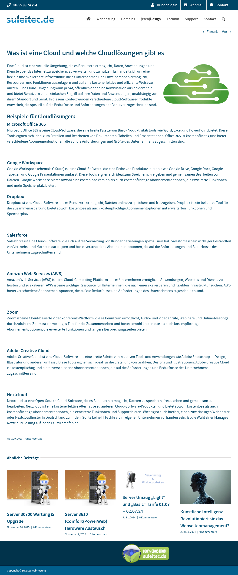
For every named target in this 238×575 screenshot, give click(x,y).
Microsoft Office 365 (22, 130)
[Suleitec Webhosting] (88, 18)
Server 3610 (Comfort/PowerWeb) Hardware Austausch (86, 521)
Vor (224, 31)
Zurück (212, 31)
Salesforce (179, 241)
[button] (223, 18)
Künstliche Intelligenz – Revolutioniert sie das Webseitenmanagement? (204, 519)
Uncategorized (34, 438)
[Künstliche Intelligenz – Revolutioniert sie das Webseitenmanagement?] (205, 472)
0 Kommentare (42, 527)
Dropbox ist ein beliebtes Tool (199, 202)
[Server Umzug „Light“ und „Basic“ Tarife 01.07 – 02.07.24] (147, 472)
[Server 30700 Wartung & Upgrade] (32, 472)
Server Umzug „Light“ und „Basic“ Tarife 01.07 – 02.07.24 (146, 504)
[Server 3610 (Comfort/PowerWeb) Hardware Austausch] (90, 472)
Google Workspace (35, 180)
